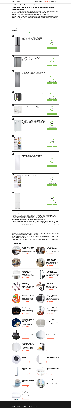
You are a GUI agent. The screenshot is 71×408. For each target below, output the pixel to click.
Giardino (52, 1)
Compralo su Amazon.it (52, 63)
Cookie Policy (30, 406)
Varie (56, 1)
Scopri (52, 47)
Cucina (40, 1)
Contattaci (35, 406)
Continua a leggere (25, 253)
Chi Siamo (13, 406)
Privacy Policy (24, 406)
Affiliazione (18, 406)
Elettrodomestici (46, 1)
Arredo (36, 1)
